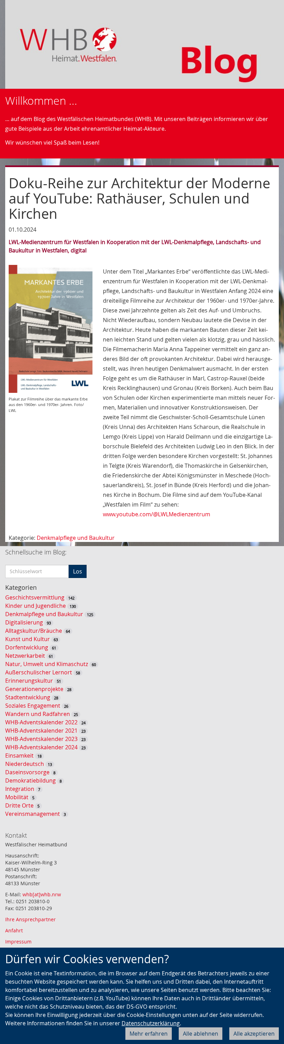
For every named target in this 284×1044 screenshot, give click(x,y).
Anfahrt (14, 930)
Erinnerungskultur (29, 680)
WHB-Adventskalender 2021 (41, 730)
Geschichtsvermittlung (34, 597)
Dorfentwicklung (26, 647)
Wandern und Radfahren (37, 714)
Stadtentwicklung (27, 697)
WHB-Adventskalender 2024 (41, 747)
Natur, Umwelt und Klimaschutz (46, 664)
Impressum (18, 941)
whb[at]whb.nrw (42, 894)
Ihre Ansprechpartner (30, 919)
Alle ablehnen (200, 1033)
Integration (19, 789)
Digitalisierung (24, 622)
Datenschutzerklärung (151, 1023)
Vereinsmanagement (32, 814)
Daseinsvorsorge (27, 772)
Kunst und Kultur (27, 639)
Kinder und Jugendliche (35, 606)
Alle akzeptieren (254, 1033)
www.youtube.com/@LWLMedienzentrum (156, 514)
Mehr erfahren (149, 1033)
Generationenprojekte (34, 689)
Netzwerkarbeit (25, 655)
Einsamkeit (19, 755)
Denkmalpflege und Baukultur (76, 538)
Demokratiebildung (30, 780)
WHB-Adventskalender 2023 (41, 739)
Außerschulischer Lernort (38, 672)
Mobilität (16, 797)
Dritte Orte (19, 805)
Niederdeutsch (24, 764)
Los (77, 571)
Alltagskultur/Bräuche (33, 631)
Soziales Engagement (32, 705)
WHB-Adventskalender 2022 (41, 722)
